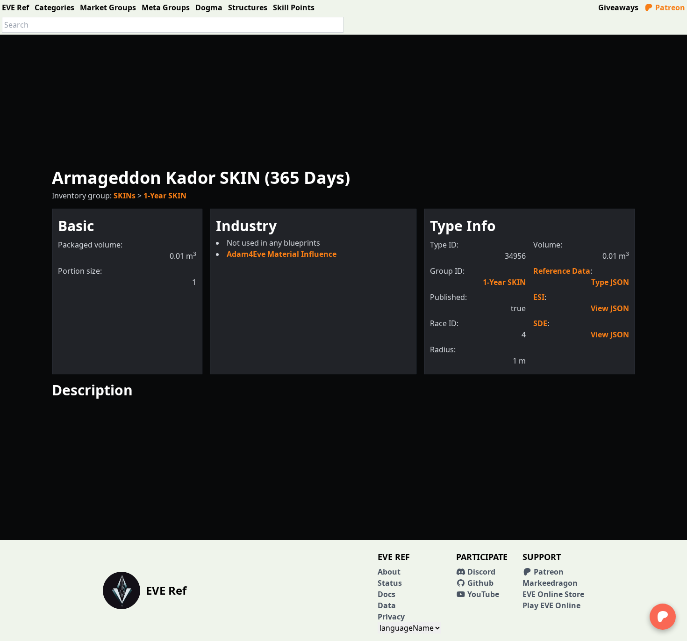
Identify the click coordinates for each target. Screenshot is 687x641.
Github (479, 583)
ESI (538, 297)
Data (387, 605)
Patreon (669, 7)
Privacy (391, 617)
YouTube (482, 594)
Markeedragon (550, 583)
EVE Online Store (553, 594)
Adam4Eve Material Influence (281, 254)
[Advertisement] (343, 100)
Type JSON (610, 282)
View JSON (610, 308)
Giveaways (618, 7)
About (389, 572)
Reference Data (561, 271)
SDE (540, 323)
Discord (480, 572)
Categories (54, 7)
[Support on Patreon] (663, 617)
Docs (386, 594)
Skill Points (294, 7)
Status (390, 583)
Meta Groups (166, 7)
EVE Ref (15, 7)
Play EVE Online (551, 605)
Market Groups (108, 7)
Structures (247, 7)
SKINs (125, 195)
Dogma (208, 7)
